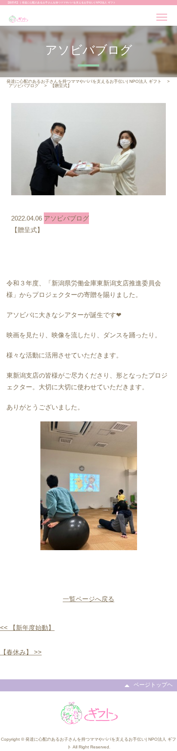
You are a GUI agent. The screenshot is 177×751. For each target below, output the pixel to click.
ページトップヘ (153, 684)
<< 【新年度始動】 (27, 627)
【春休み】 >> (21, 652)
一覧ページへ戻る (88, 599)
